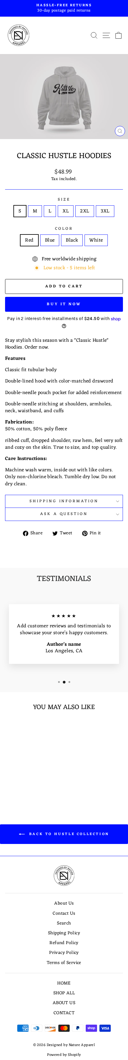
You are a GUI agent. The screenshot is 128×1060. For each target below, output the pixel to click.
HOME (64, 983)
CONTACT (64, 1013)
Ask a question (64, 514)
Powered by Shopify (64, 1055)
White (96, 240)
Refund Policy (63, 943)
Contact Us (64, 914)
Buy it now (64, 304)
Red (29, 240)
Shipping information (64, 501)
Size (64, 200)
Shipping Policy (64, 933)
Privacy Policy (64, 953)
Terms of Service (64, 963)
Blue (50, 240)
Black (72, 240)
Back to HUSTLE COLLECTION (68, 834)
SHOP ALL (64, 993)
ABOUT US (64, 1003)
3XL (105, 211)
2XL (84, 211)
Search (64, 923)
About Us (64, 904)
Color (64, 229)
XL (66, 211)
